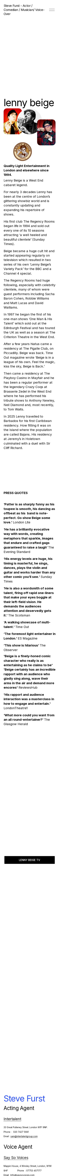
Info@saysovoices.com (22, 1175)
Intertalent (12, 1119)
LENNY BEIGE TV (29, 860)
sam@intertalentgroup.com (24, 1136)
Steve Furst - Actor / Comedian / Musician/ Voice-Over (24, 10)
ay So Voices (17, 1157)
